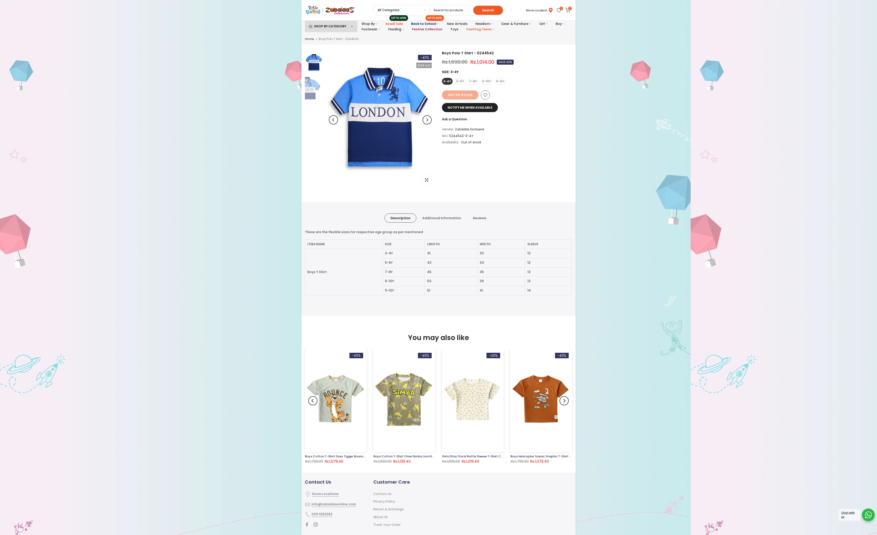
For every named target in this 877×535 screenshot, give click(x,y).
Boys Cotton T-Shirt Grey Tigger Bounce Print (339, 456)
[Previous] (333, 119)
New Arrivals (457, 23)
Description (400, 218)
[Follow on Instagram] (316, 524)
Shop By (368, 23)
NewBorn (482, 23)
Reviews (479, 218)
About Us (380, 517)
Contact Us (382, 494)
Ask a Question (454, 119)
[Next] (427, 119)
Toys (454, 29)
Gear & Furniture (514, 23)
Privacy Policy (384, 501)
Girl (542, 23)
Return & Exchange (388, 509)
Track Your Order (387, 524)
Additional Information (441, 218)
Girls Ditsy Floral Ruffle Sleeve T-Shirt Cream (475, 456)
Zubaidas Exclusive (469, 129)
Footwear (370, 29)
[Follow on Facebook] (307, 524)
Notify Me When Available (470, 107)
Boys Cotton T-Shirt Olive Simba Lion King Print (408, 456)
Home (309, 39)
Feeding (394, 29)
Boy (559, 23)
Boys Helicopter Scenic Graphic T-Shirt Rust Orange (549, 456)
